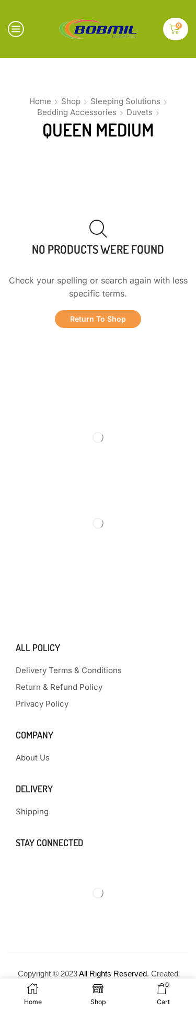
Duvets (139, 112)
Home (40, 101)
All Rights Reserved (113, 973)
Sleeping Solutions (125, 101)
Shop (70, 101)
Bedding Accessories (77, 112)
